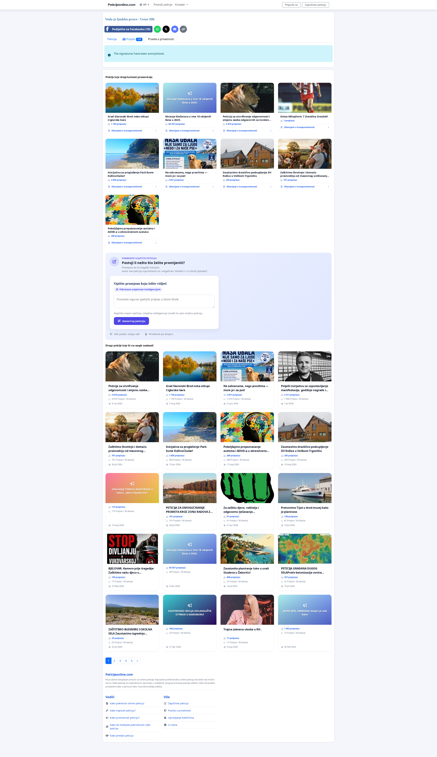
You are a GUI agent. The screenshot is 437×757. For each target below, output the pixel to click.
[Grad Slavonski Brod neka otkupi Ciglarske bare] (132, 109)
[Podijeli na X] (166, 29)
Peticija (112, 39)
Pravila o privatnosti (161, 39)
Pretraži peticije (163, 4)
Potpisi (133, 39)
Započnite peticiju (315, 4)
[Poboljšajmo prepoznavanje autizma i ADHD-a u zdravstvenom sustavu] (132, 221)
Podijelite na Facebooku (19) (131, 29)
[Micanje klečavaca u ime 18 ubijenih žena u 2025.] (189, 109)
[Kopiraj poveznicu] (183, 29)
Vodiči (109, 697)
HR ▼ (146, 4)
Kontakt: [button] (180, 4)
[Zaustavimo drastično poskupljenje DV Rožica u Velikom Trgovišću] (247, 165)
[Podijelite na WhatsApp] (157, 29)
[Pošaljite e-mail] (174, 29)
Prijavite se (291, 4)
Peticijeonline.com (121, 4)
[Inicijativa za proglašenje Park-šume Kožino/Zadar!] (132, 165)
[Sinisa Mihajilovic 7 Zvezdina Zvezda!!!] (305, 107)
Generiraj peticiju (133, 321)
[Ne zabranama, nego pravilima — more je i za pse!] (189, 165)
